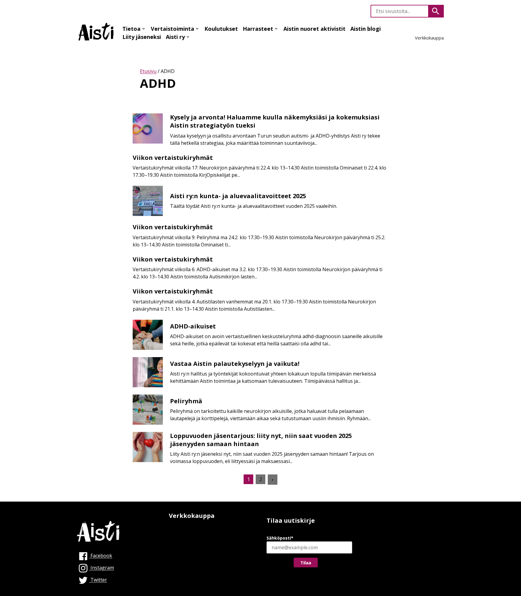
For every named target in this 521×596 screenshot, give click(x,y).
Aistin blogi (365, 28)
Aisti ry (175, 36)
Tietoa (131, 28)
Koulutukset (221, 28)
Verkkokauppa (429, 38)
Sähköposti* (280, 538)
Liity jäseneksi (141, 36)
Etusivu (148, 71)
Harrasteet (258, 28)
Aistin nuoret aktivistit (314, 28)
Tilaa (305, 563)
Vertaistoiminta (172, 28)
